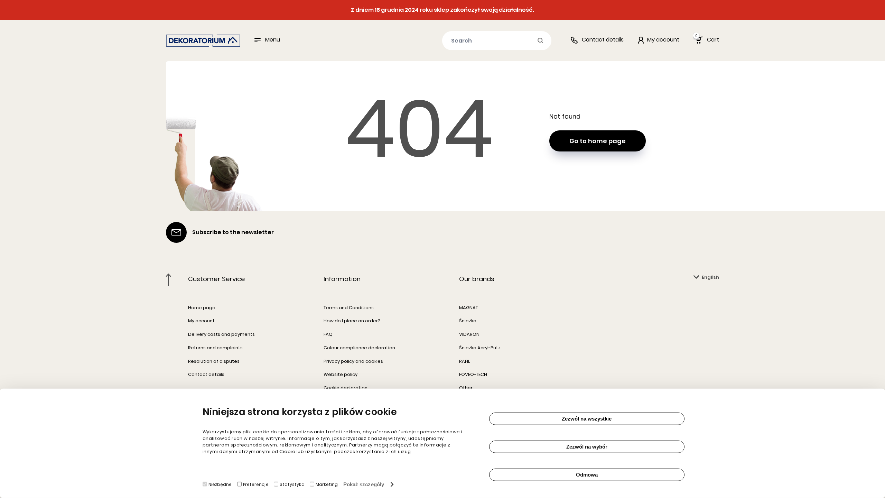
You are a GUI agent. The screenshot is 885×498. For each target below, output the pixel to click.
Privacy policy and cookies (353, 361)
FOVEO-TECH (473, 374)
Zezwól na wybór (586, 447)
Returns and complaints (215, 347)
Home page (201, 307)
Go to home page (597, 141)
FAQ (328, 334)
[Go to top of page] (168, 280)
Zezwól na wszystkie (587, 419)
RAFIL (464, 361)
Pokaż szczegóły (363, 484)
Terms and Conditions (349, 307)
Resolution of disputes (214, 361)
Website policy (340, 374)
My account (201, 320)
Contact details (603, 40)
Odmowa (587, 475)
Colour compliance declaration (359, 347)
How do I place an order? (352, 320)
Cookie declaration (345, 388)
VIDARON (469, 334)
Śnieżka (467, 320)
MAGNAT (468, 307)
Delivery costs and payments (221, 334)
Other (466, 388)
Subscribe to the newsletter (233, 232)
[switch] (239, 484)
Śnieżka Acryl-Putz (480, 347)
